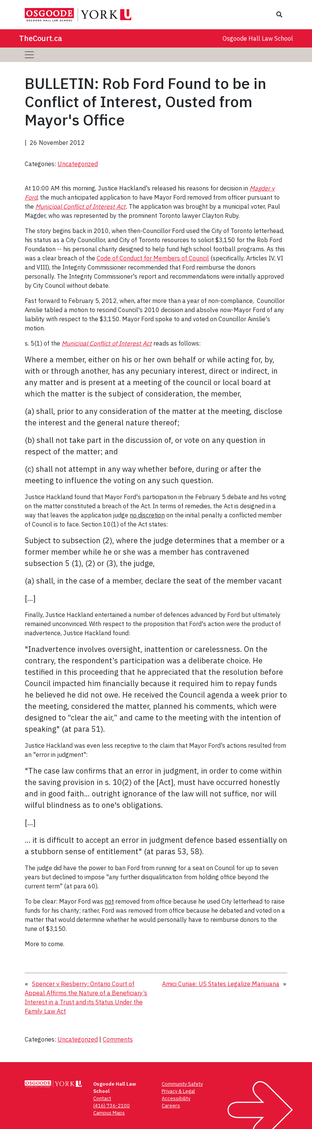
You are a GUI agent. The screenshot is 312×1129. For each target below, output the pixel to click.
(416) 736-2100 (111, 1105)
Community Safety (182, 1084)
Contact (102, 1098)
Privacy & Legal (178, 1091)
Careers (171, 1105)
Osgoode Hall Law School (258, 38)
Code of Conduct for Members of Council (153, 258)
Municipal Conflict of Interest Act (80, 206)
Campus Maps (109, 1113)
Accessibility (176, 1098)
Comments (118, 1039)
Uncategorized (77, 164)
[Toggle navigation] (29, 55)
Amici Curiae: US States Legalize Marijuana (220, 984)
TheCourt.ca (40, 38)
